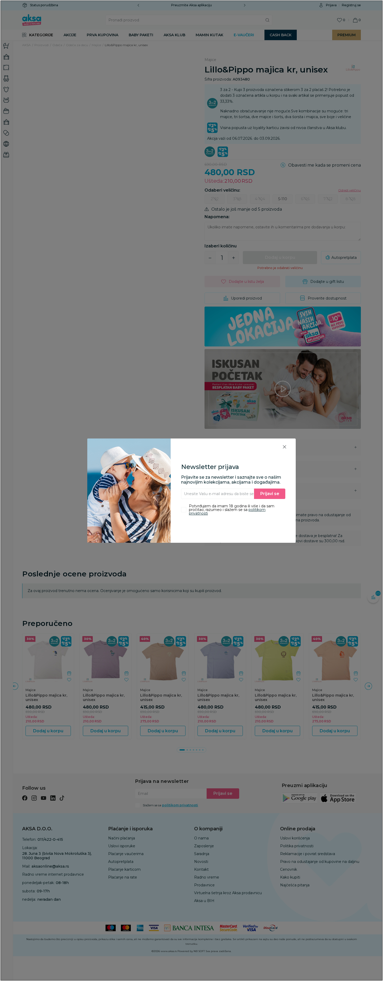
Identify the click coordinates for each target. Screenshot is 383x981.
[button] (284, 446)
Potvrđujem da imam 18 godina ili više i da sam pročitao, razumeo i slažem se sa (231, 509)
